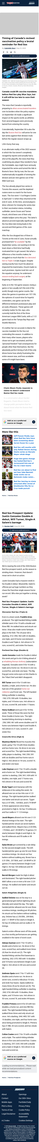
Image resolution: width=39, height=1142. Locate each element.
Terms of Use (7, 1110)
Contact (5, 1098)
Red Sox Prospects (14, 1077)
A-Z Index (6, 1120)
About (4, 1094)
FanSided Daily (25, 1102)
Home (4, 495)
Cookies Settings (26, 1120)
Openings (23, 1094)
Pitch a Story (7, 1106)
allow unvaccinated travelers (24, 108)
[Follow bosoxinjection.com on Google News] (33, 421)
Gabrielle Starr (9, 48)
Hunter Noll (8, 526)
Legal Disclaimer (8, 1114)
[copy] (14, 52)
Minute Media (12, 1126)
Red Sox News (13, 495)
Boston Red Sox (15, 132)
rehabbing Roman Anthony (15, 661)
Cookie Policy (24, 1110)
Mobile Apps (7, 1102)
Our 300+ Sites (25, 1098)
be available (20, 242)
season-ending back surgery (13, 276)
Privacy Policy (24, 1106)
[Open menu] (3, 3)
